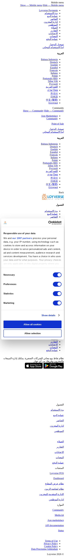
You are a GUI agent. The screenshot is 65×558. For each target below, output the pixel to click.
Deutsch (54, 62)
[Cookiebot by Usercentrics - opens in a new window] (48, 223)
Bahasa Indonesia (49, 59)
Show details (48, 315)
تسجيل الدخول (56, 44)
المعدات (54, 36)
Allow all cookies (32, 324)
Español (54, 67)
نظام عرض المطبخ (54, 483)
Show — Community (33, 110)
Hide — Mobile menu (53, 5)
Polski (55, 75)
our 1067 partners (22, 238)
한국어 (54, 93)
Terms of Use (51, 541)
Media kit (59, 515)
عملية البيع (52, 16)
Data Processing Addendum (44, 549)
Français (54, 70)
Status (61, 530)
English (54, 65)
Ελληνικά (53, 103)
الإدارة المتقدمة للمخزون (51, 494)
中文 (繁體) (52, 100)
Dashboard (58, 478)
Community (52, 118)
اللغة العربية (52, 87)
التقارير (54, 30)
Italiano (54, 73)
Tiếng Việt (53, 81)
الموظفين (53, 24)
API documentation (54, 525)
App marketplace (55, 520)
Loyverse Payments (48, 10)
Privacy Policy (51, 543)
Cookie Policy (51, 546)
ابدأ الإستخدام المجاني (53, 47)
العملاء (54, 27)
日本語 (54, 96)
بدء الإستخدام (51, 13)
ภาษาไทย (52, 90)
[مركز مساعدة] (53, 199)
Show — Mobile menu (31, 5)
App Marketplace (49, 116)
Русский (53, 84)
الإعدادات (53, 33)
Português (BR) (50, 78)
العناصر (54, 19)
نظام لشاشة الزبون (54, 489)
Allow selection (32, 333)
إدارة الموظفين (56, 499)
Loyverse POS (57, 473)
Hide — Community (54, 110)
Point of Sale (58, 123)
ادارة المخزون (51, 22)
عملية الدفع (52, 39)
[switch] (57, 284)
